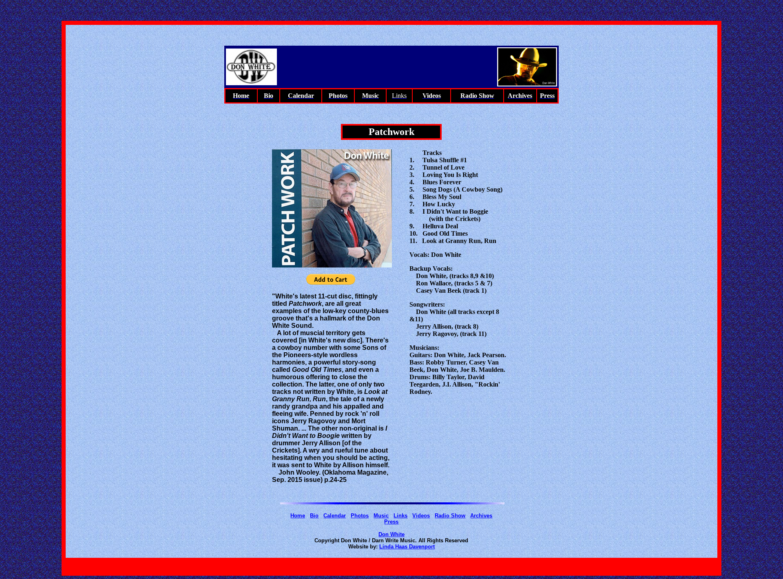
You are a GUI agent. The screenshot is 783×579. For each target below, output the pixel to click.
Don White (391, 534)
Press (391, 522)
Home (297, 516)
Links (400, 516)
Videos (421, 516)
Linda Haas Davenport (407, 547)
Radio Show (450, 516)
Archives (481, 516)
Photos (360, 516)
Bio (314, 516)
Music (381, 516)
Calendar (334, 516)
